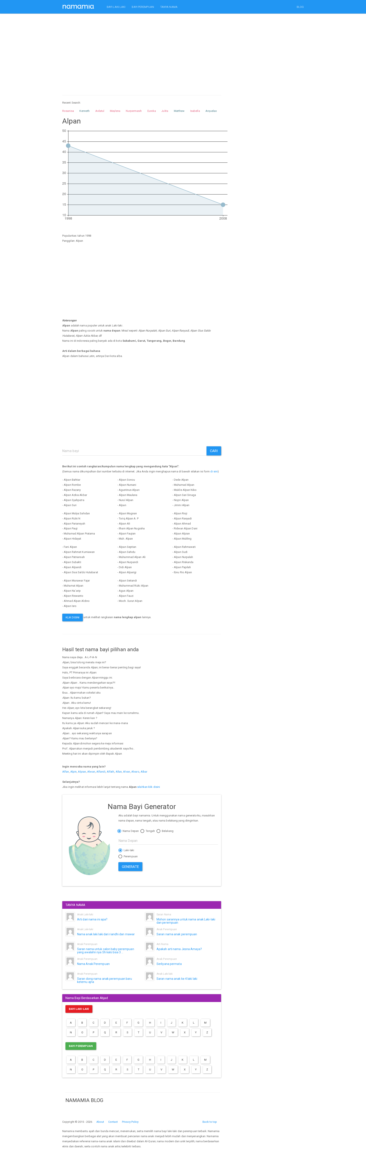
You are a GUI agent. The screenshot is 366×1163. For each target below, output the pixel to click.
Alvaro (135, 771)
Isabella (195, 110)
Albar (144, 771)
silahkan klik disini (148, 786)
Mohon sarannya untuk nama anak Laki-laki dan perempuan (186, 921)
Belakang (167, 831)
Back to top (209, 1121)
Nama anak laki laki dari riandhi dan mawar (106, 934)
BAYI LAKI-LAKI (116, 6)
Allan (119, 771)
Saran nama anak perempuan (177, 934)
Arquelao (211, 110)
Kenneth (84, 110)
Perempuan (130, 856)
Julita (164, 110)
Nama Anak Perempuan (93, 964)
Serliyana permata (169, 964)
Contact (113, 1121)
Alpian (82, 771)
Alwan (91, 771)
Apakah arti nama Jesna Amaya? (179, 949)
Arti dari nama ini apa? (92, 919)
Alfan (65, 771)
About (100, 1121)
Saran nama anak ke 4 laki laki (177, 978)
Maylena (115, 110)
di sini (214, 471)
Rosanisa (68, 110)
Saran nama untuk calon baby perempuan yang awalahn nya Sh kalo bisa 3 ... (105, 950)
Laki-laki (128, 850)
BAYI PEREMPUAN (143, 6)
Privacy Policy (130, 1121)
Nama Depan (130, 831)
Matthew (179, 110)
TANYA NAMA (168, 6)
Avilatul (99, 110)
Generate (130, 867)
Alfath (110, 771)
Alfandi (100, 771)
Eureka (151, 110)
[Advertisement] (141, 50)
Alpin (73, 771)
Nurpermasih (134, 110)
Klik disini (72, 617)
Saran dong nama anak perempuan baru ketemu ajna (104, 980)
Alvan (126, 771)
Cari (214, 451)
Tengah (150, 831)
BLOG (300, 6)
